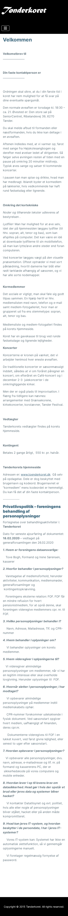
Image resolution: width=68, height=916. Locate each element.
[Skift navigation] (5, 28)
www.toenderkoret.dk (36, 474)
